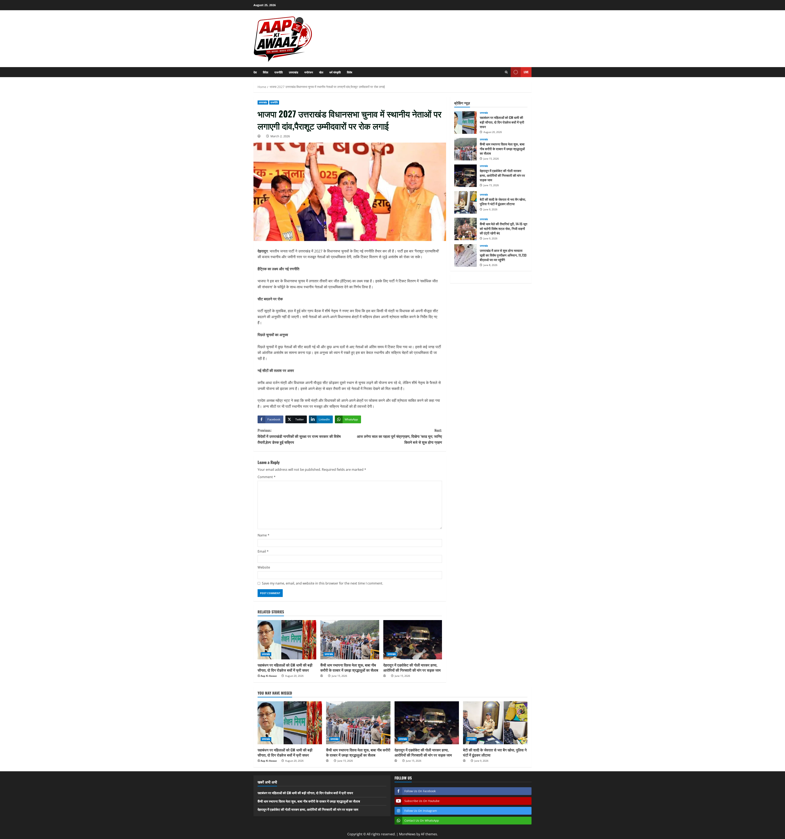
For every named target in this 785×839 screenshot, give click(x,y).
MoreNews (407, 834)
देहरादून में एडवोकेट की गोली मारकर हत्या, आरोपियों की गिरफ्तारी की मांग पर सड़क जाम (412, 667)
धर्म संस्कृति (335, 72)
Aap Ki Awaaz (269, 676)
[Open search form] (506, 72)
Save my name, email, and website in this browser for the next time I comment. (322, 583)
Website (264, 567)
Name (263, 535)
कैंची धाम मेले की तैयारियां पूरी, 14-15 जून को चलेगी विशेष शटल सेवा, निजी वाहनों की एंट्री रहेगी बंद (465, 229)
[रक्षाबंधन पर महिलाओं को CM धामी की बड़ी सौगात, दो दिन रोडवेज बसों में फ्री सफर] (287, 639)
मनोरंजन (308, 72)
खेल (321, 72)
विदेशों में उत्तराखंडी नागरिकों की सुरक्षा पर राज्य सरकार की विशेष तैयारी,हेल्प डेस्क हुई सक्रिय (299, 436)
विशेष (349, 72)
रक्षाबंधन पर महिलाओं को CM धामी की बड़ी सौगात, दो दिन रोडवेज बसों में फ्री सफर (285, 667)
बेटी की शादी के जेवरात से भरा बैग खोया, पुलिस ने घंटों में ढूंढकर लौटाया (465, 202)
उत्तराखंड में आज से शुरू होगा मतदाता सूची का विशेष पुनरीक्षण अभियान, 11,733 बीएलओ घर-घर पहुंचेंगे (465, 255)
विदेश (265, 72)
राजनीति (278, 72)
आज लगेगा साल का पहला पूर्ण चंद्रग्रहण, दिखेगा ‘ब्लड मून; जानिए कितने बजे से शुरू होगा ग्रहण (399, 436)
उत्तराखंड (293, 72)
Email (263, 551)
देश (255, 72)
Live (526, 72)
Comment (267, 477)
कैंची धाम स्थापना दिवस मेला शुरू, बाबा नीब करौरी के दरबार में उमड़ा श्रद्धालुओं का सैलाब (349, 667)
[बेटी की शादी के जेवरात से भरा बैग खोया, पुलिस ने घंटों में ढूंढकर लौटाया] (495, 722)
